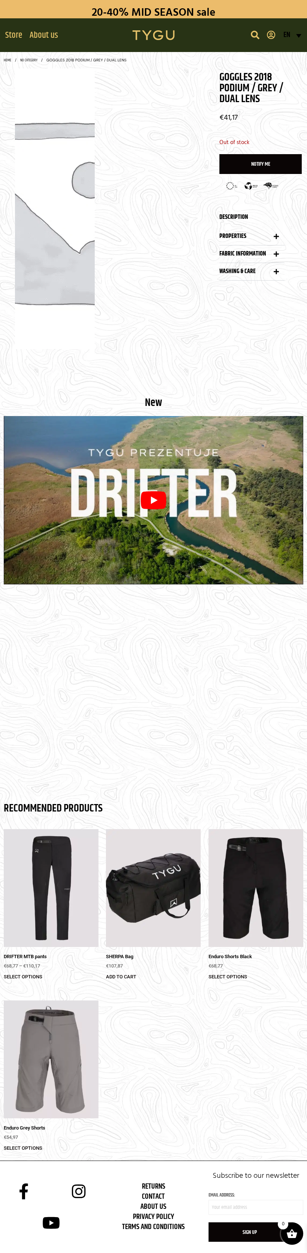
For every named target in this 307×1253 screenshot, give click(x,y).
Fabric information (242, 254)
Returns (153, 1187)
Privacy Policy (153, 1217)
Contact (153, 1197)
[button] (13, 35)
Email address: (222, 1195)
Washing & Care (237, 271)
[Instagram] (79, 1191)
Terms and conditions (153, 1227)
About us (153, 1207)
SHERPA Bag (119, 956)
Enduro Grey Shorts (24, 1128)
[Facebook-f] (23, 1191)
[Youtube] (51, 1222)
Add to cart (121, 977)
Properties (232, 236)
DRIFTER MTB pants (25, 956)
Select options (23, 977)
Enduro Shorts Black (230, 956)
